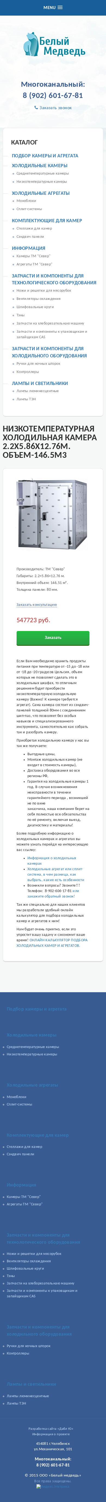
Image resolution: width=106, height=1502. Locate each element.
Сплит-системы (29, 209)
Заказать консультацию (37, 605)
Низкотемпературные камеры (42, 182)
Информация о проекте (51, 1434)
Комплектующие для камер (47, 221)
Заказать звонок (55, 108)
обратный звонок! (60, 897)
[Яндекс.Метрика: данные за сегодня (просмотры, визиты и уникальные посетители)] (53, 1487)
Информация (28, 248)
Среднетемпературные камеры (43, 174)
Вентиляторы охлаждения (39, 299)
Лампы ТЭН (26, 399)
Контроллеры (28, 372)
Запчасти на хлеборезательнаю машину (50, 324)
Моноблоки (26, 201)
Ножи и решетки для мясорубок (44, 291)
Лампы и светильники (40, 383)
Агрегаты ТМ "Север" (35, 264)
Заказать (53, 638)
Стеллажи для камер (34, 229)
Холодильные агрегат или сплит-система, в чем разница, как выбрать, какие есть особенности (55, 874)
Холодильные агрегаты (41, 193)
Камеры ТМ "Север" (34, 256)
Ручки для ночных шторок (38, 364)
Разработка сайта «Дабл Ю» (51, 1429)
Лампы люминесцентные (38, 391)
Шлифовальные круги (35, 307)
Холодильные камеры (39, 166)
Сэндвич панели (30, 237)
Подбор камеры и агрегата (45, 156)
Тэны (21, 315)
